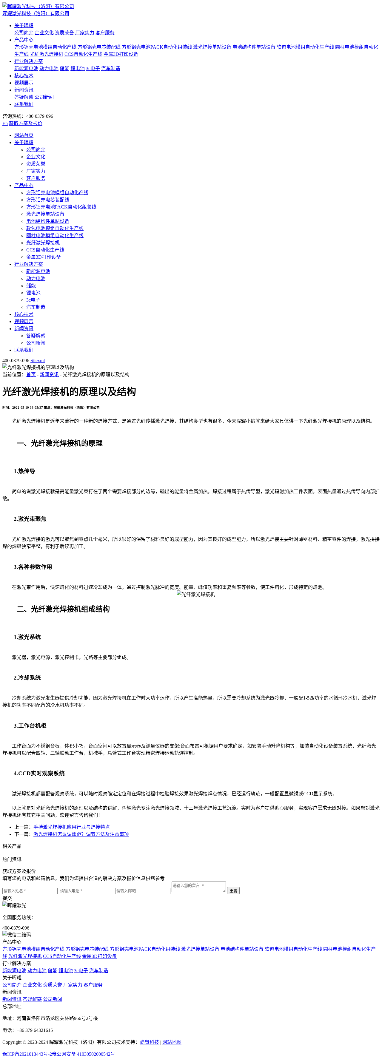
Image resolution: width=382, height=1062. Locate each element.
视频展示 (23, 82)
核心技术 (23, 75)
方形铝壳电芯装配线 (99, 47)
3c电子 (93, 68)
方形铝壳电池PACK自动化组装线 (157, 47)
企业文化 (44, 32)
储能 (64, 68)
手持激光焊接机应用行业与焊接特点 (71, 827)
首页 (31, 374)
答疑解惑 (23, 97)
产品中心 (23, 39)
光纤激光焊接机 (46, 54)
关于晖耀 (23, 25)
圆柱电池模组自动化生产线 (55, 235)
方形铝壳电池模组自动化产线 (45, 47)
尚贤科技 (149, 1042)
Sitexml (37, 360)
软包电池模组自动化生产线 (305, 47)
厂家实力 (84, 32)
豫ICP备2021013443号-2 (27, 1054)
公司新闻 (44, 97)
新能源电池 (26, 68)
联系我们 (23, 104)
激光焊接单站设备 (212, 47)
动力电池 (48, 68)
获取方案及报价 (25, 123)
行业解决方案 (28, 61)
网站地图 (171, 1042)
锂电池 (77, 68)
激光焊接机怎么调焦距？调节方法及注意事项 (81, 834)
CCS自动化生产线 (83, 54)
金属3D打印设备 (121, 54)
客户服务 (105, 32)
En (5, 123)
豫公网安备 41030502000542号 (83, 1054)
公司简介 (23, 32)
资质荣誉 (64, 32)
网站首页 (23, 135)
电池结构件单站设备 (253, 47)
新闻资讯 (23, 89)
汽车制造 (110, 68)
